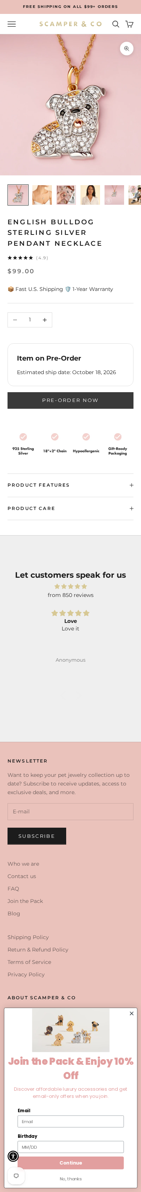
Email (23, 1111)
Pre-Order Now (70, 400)
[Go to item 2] (42, 195)
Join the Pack (25, 901)
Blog (14, 913)
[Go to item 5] (114, 195)
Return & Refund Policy (38, 949)
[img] (70, 586)
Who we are (23, 863)
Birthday (27, 1136)
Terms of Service (29, 962)
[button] (64, 695)
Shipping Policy (28, 937)
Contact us (22, 876)
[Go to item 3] (66, 195)
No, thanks (70, 1179)
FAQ (13, 888)
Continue (70, 1163)
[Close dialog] (131, 1013)
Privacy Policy (26, 974)
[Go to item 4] (90, 195)
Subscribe (36, 836)
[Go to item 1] (18, 195)
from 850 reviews (71, 595)
